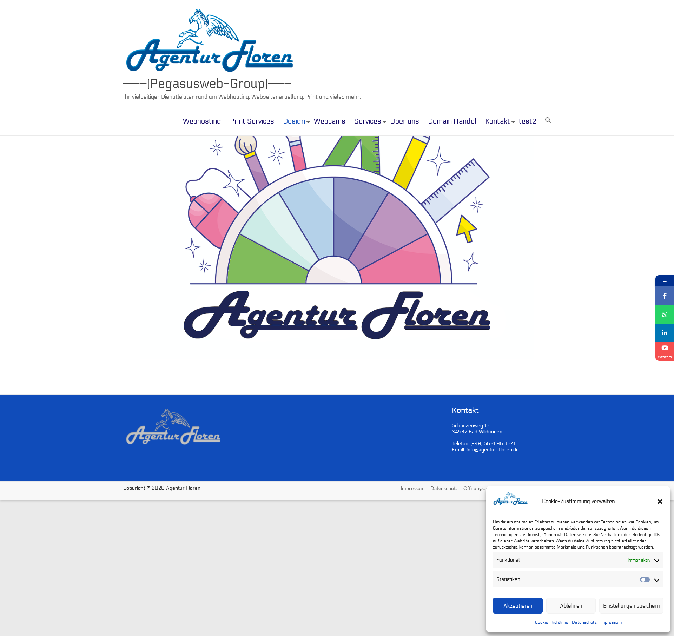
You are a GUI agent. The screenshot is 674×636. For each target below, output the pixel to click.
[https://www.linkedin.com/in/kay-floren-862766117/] (664, 333)
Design (294, 121)
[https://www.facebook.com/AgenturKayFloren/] (664, 295)
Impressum (611, 622)
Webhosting (202, 121)
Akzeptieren (517, 606)
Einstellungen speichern (631, 606)
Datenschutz (584, 622)
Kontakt (497, 121)
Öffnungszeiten (480, 488)
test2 (527, 121)
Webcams (329, 121)
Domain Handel (452, 121)
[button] (659, 501)
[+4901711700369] (664, 314)
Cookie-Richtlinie (551, 622)
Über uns (404, 121)
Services (367, 121)
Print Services (252, 121)
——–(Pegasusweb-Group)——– (207, 83)
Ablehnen (571, 606)
